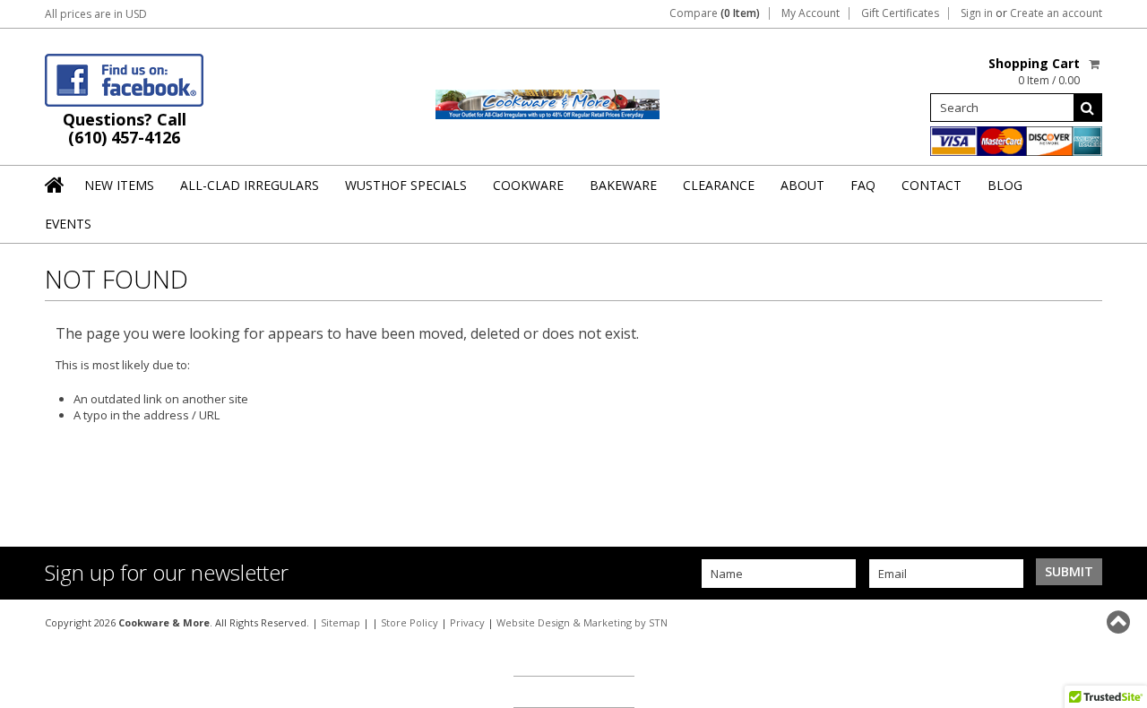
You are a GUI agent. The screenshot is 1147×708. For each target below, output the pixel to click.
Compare (714, 13)
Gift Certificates (900, 13)
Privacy (467, 622)
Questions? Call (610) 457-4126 (124, 128)
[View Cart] (1095, 64)
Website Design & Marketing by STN (582, 622)
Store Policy (409, 622)
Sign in (977, 13)
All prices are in (96, 14)
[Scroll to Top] (1120, 622)
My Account (810, 13)
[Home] (55, 184)
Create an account (1056, 13)
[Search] (1088, 107)
